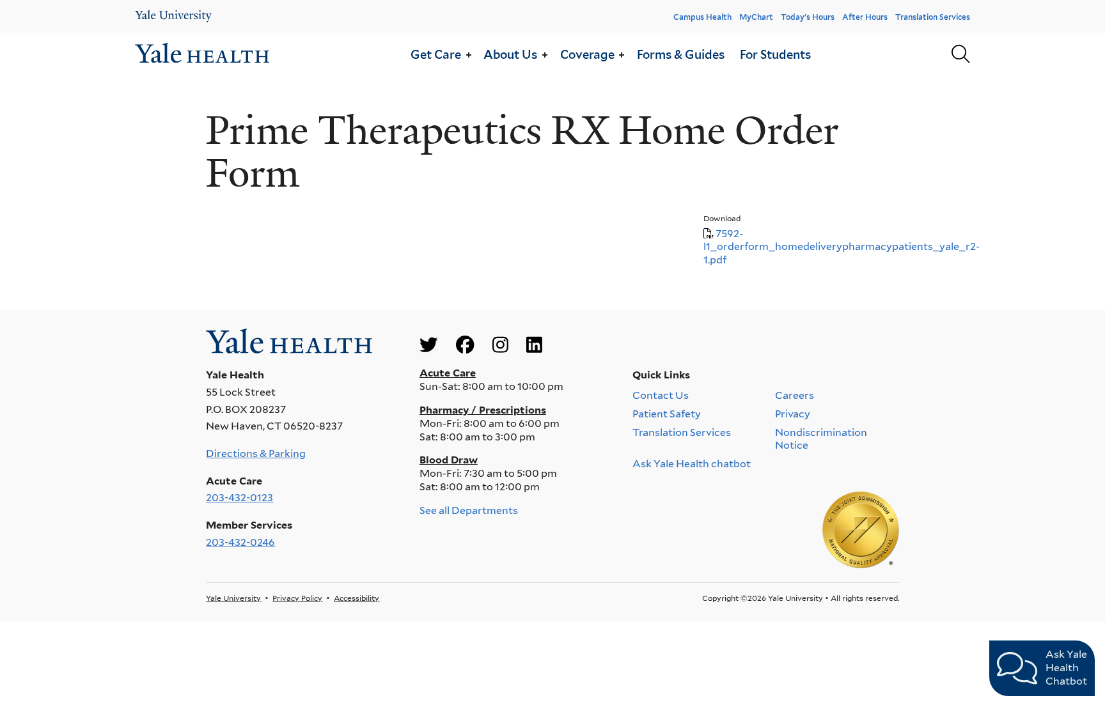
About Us (510, 54)
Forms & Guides (681, 54)
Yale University (233, 598)
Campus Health (702, 17)
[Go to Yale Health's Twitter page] (428, 345)
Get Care (436, 54)
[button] (467, 55)
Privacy (792, 414)
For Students (775, 54)
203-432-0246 (240, 542)
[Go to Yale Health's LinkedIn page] (534, 345)
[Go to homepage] (202, 54)
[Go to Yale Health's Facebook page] (465, 345)
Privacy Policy (297, 598)
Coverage (587, 54)
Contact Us (660, 395)
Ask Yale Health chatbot (691, 464)
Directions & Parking (256, 453)
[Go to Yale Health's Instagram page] (500, 345)
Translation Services (932, 17)
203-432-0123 (239, 498)
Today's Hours (808, 17)
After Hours (865, 17)
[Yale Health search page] (960, 54)
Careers (794, 395)
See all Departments (468, 510)
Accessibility (356, 598)
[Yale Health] (173, 16)
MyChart (756, 17)
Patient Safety (666, 414)
